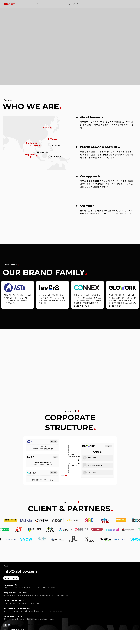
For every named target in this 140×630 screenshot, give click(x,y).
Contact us (10, 578)
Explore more (16, 295)
